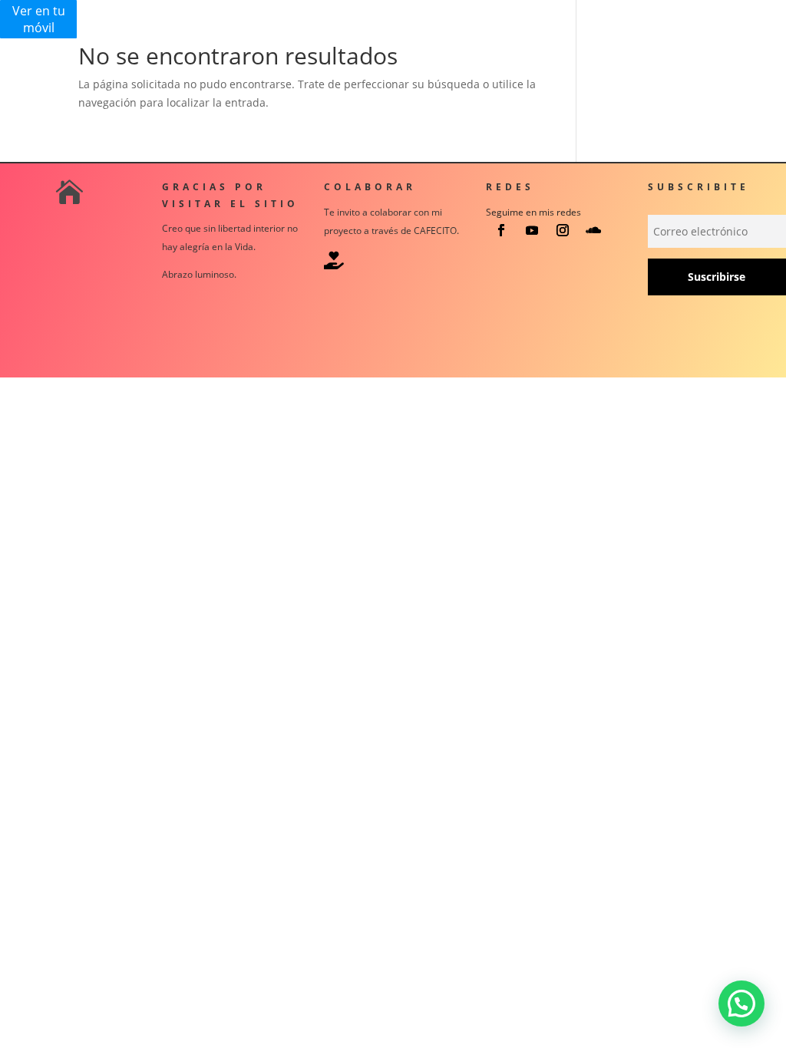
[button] (741, 1003)
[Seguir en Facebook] (501, 230)
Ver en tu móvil (38, 19)
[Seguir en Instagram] (562, 230)
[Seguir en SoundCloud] (593, 230)
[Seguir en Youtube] (532, 230)
